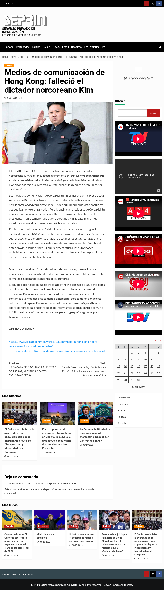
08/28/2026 (12, 555)
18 (152, 366)
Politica (36, 47)
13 (118, 366)
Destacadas (22, 47)
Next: (84, 369)
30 (138, 379)
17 (145, 366)
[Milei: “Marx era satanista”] (49, 520)
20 (118, 373)
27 (118, 379)
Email (65, 47)
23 (138, 373)
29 (132, 379)
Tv (103, 47)
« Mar (134, 386)
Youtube (95, 47)
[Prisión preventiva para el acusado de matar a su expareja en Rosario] (82, 520)
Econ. (56, 47)
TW (86, 47)
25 (152, 373)
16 (138, 366)
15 (132, 366)
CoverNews (110, 584)
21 (125, 373)
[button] (160, 47)
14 (125, 366)
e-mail (5, 574)
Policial (47, 47)
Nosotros (76, 47)
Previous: (32, 369)
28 (125, 379)
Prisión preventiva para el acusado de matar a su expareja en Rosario (81, 538)
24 (145, 373)
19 (158, 366)
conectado (38, 483)
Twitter (16, 574)
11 (152, 359)
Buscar (120, 101)
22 (132, 373)
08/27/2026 (12, 456)
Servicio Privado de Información (18, 30)
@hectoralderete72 (138, 78)
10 (145, 359)
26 (158, 373)
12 (158, 359)
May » (143, 386)
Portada (9, 47)
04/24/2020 (12, 98)
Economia (123, 403)
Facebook (28, 574)
